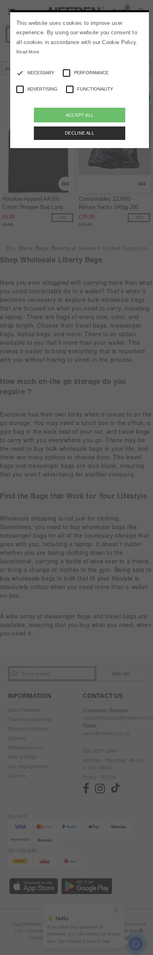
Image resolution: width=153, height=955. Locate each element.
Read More (28, 51)
